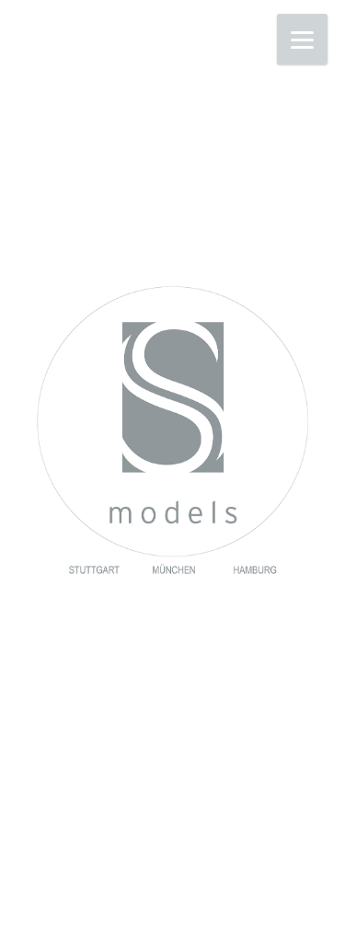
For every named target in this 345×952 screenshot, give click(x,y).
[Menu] (302, 39)
